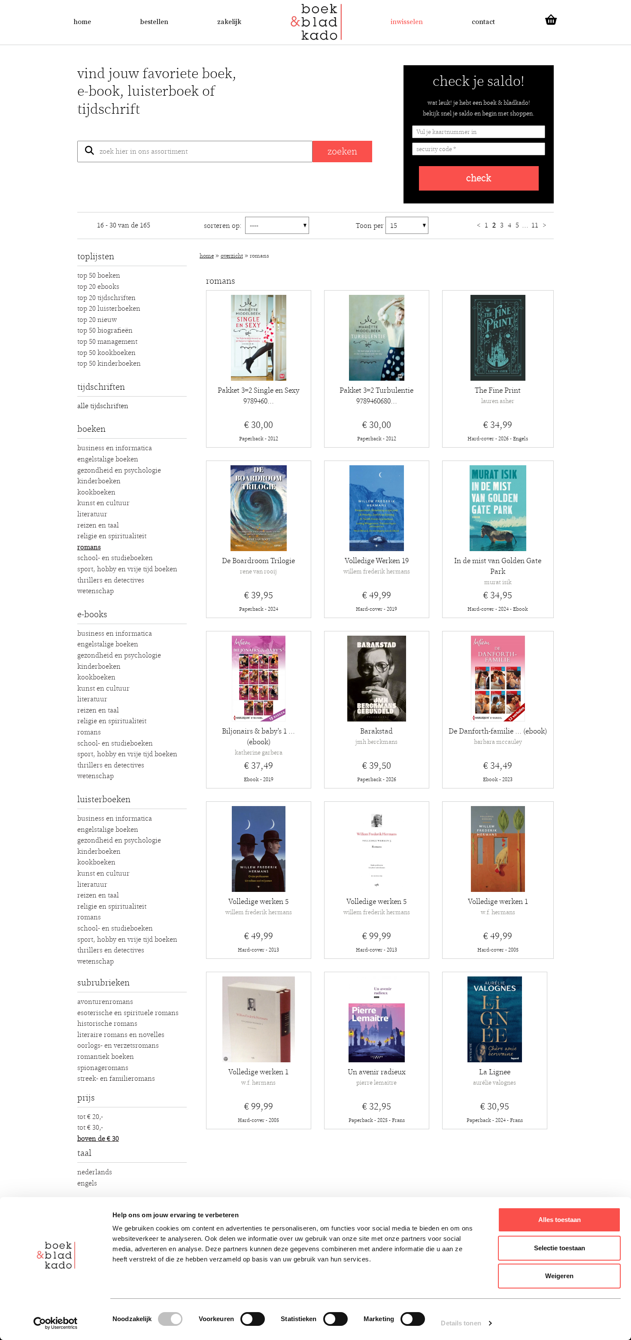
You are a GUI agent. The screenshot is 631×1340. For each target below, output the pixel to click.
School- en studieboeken (115, 558)
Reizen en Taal (98, 525)
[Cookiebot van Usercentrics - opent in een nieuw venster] (55, 1323)
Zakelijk (229, 22)
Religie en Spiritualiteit (111, 536)
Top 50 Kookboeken (106, 353)
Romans (89, 547)
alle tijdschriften (102, 406)
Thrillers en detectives (110, 580)
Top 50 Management (107, 341)
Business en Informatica (114, 448)
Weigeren (559, 1275)
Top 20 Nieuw (97, 319)
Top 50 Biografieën (105, 330)
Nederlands (94, 1172)
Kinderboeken (99, 481)
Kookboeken (96, 492)
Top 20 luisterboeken (108, 308)
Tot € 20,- (90, 1117)
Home (82, 22)
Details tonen (461, 1323)
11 (535, 225)
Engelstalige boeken (107, 459)
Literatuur (92, 514)
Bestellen (154, 22)
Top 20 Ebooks (98, 286)
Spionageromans (102, 1068)
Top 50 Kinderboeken (109, 363)
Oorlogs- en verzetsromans (118, 1045)
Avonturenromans (105, 1002)
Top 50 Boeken (98, 275)
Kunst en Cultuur (103, 503)
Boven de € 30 (98, 1138)
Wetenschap (95, 591)
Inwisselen (407, 22)
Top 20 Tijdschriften (106, 298)
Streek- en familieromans (116, 1078)
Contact (483, 22)
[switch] (252, 1319)
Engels (87, 1183)
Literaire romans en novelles (120, 1035)
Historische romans (107, 1023)
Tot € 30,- (90, 1127)
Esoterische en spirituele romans (128, 1013)
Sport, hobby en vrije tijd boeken (127, 569)
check (478, 178)
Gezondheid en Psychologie (119, 470)
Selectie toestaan (559, 1248)
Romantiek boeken (105, 1056)
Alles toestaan (559, 1219)
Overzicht (232, 256)
